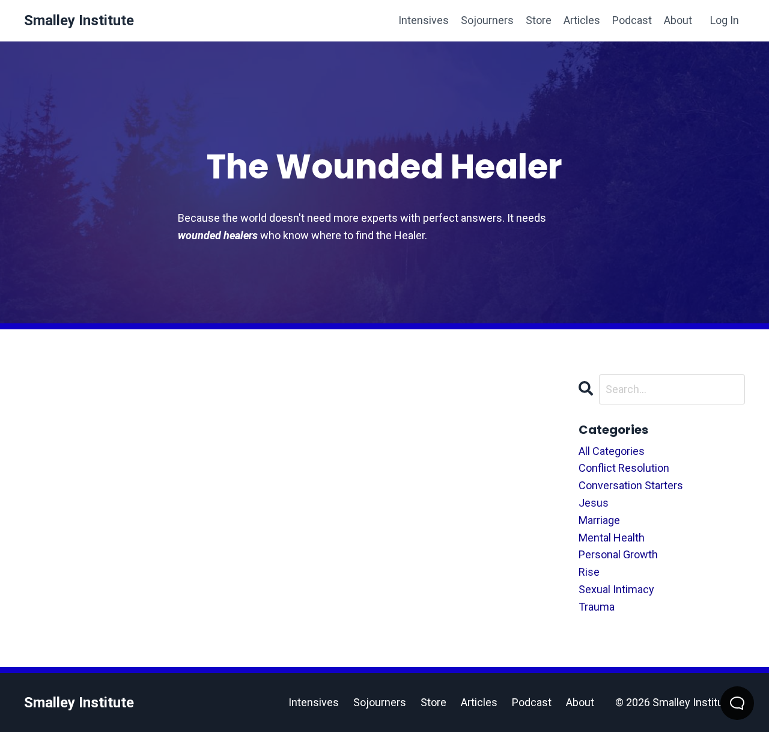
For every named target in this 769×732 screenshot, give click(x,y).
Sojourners (487, 20)
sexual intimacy (616, 589)
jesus (594, 502)
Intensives (423, 20)
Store (539, 20)
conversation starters (631, 485)
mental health (612, 537)
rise (589, 572)
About (678, 20)
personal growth (618, 554)
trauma (597, 606)
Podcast (632, 20)
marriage (599, 520)
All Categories (612, 451)
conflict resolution (624, 468)
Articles (582, 20)
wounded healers (218, 235)
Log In (724, 20)
